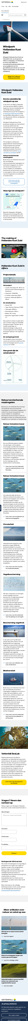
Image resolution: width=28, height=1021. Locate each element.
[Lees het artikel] (14, 971)
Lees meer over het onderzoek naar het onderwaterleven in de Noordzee (15, 468)
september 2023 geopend (12, 113)
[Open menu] (2, 15)
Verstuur (14, 853)
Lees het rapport (8, 936)
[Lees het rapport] (14, 923)
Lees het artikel (8, 986)
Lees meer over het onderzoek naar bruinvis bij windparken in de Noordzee (15, 716)
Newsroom (24, 2)
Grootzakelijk (15, 6)
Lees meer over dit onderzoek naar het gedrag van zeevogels (14, 615)
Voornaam (4, 828)
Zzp (6, 6)
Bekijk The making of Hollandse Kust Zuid (14, 77)
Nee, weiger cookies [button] (14, 1015)
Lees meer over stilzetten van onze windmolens (14, 663)
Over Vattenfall (5, 11)
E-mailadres (4, 844)
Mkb (10, 6)
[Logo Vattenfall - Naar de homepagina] (7, 2)
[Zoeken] (25, 15)
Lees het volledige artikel (11, 960)
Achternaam (5, 836)
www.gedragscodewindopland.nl (10, 890)
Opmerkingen (5, 812)
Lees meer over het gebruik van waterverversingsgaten (15, 517)
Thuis (2, 6)
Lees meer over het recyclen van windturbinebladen (14, 567)
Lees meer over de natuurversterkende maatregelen (14, 182)
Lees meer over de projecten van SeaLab (14, 782)
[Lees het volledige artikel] (14, 947)
